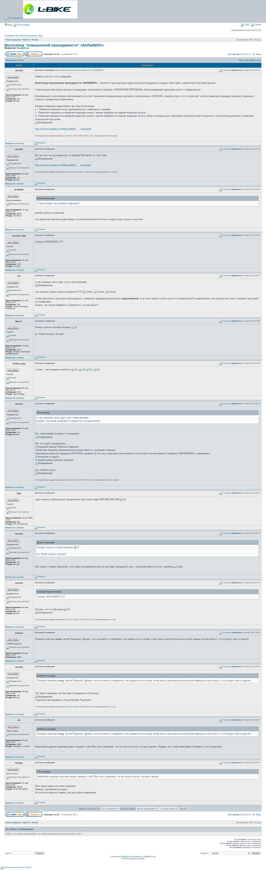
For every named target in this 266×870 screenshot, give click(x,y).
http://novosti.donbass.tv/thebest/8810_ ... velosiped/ (63, 129)
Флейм (35, 40)
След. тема (255, 60)
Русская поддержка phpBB (133, 859)
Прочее (26, 40)
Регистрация (23, 25)
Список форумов (13, 40)
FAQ (247, 25)
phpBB (124, 857)
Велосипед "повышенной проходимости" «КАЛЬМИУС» (54, 45)
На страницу (234, 54)
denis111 (68, 136)
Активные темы (35, 36)
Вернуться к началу (14, 143)
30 (254, 54)
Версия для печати (15, 60)
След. (258, 54)
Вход (9, 25)
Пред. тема (244, 60)
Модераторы (23, 48)
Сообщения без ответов (16, 36)
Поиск (258, 25)
